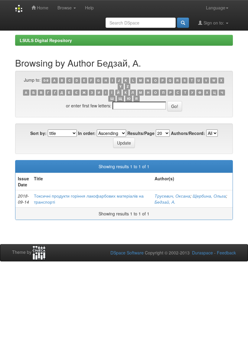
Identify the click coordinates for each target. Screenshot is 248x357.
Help (89, 8)
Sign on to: (213, 23)
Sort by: (38, 133)
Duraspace (202, 253)
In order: (87, 133)
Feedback (226, 253)
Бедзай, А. (165, 202)
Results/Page (141, 133)
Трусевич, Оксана (172, 196)
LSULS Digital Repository (46, 40)
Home (42, 8)
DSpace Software (127, 253)
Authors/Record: (188, 133)
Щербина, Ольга (209, 196)
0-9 (46, 80)
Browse (65, 8)
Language (215, 8)
